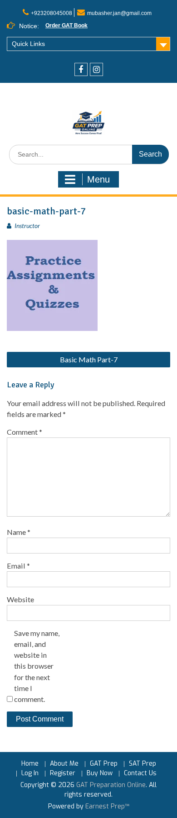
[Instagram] (96, 69)
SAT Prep (142, 764)
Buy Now (100, 774)
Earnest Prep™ (107, 806)
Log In (30, 774)
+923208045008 (51, 13)
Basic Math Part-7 (89, 359)
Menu (98, 179)
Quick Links (28, 43)
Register (62, 774)
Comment (24, 431)
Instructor (27, 225)
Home (30, 764)
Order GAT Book (66, 25)
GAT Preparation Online (111, 785)
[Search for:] (89, 154)
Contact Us (140, 774)
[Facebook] (81, 69)
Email (18, 565)
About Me (64, 764)
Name (18, 532)
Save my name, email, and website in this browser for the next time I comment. (36, 666)
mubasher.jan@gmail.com (119, 13)
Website (20, 599)
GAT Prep (104, 764)
